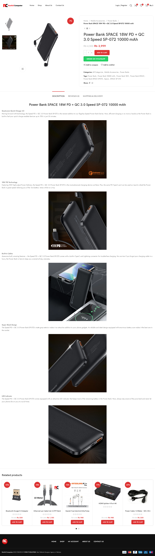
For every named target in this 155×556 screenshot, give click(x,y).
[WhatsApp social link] (92, 83)
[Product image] (47, 495)
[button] (116, 58)
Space (106, 79)
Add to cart (102, 52)
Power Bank (92, 76)
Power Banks (112, 21)
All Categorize (98, 72)
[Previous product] (85, 28)
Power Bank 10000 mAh (106, 76)
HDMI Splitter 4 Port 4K (108, 503)
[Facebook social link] (89, 83)
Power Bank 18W (122, 76)
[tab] (58, 95)
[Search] (130, 5)
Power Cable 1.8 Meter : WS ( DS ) (138, 511)
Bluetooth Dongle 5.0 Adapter (17, 511)
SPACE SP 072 (115, 79)
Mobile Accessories (98, 21)
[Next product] (89, 28)
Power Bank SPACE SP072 (93, 79)
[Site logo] (13, 5)
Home (86, 21)
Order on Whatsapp (96, 59)
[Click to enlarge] (23, 69)
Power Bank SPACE (137, 76)
